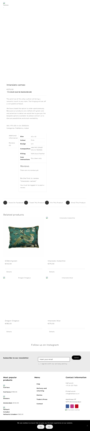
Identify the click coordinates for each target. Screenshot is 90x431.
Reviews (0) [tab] (12, 144)
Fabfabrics (19, 128)
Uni (32, 144)
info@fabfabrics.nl (72, 393)
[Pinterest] (76, 406)
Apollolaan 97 (71, 399)
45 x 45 (33, 136)
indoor (26, 128)
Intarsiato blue (54, 321)
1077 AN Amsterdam (73, 402)
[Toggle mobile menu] (86, 5)
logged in (33, 185)
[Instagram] (72, 406)
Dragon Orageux (12, 321)
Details (9, 272)
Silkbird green (11, 261)
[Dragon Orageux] (23, 297)
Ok (41, 427)
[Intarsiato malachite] (66, 237)
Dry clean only (36, 158)
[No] (87, 426)
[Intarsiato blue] (66, 297)
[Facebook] (67, 406)
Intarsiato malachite (56, 261)
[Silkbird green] (23, 237)
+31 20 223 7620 (71, 385)
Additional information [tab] (13, 137)
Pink (32, 140)
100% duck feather (38, 153)
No (49, 427)
